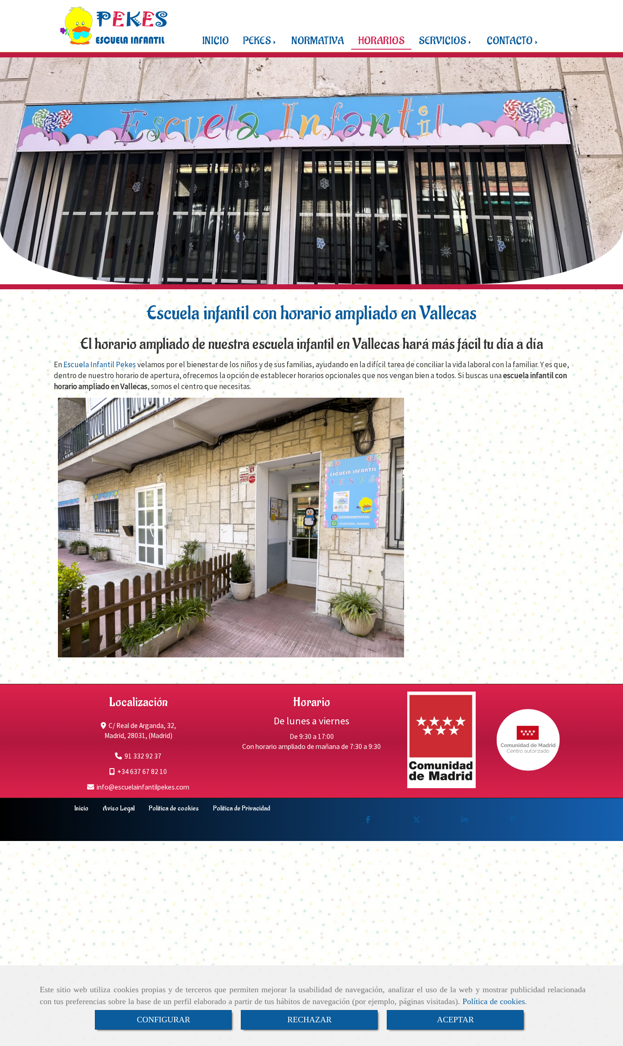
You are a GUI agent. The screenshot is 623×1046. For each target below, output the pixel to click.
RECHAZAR (309, 1019)
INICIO (215, 41)
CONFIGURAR (163, 1019)
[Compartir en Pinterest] (513, 819)
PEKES (258, 41)
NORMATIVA (317, 41)
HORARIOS (381, 41)
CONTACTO (511, 41)
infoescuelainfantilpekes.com (143, 787)
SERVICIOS (443, 41)
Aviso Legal (119, 808)
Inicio (81, 808)
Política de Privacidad (241, 808)
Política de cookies (493, 1001)
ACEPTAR (455, 1019)
